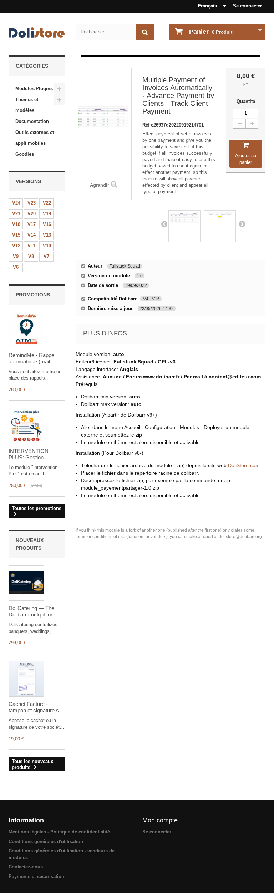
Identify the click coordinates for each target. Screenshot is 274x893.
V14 (31, 235)
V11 (31, 245)
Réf (146, 125)
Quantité (246, 101)
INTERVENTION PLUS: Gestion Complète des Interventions (29, 454)
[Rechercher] (145, 32)
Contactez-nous (26, 866)
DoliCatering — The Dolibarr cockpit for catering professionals (34, 611)
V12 (16, 245)
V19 (47, 213)
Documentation (32, 121)
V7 (46, 256)
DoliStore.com (244, 465)
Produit (210, 31)
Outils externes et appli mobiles (34, 138)
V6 (16, 267)
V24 (16, 203)
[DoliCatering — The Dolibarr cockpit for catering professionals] (26, 583)
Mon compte (160, 820)
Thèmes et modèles (26, 105)
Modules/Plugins (34, 88)
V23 (31, 203)
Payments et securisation (36, 876)
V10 (47, 245)
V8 (31, 256)
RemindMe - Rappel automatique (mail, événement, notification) (36, 358)
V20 (31, 213)
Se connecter (247, 6)
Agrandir (99, 185)
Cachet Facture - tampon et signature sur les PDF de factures (36, 707)
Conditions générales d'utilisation (46, 841)
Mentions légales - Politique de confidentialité (59, 832)
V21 (16, 213)
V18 (16, 224)
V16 (47, 224)
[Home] (37, 32)
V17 (31, 224)
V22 (47, 203)
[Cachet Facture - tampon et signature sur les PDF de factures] (26, 679)
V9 (16, 256)
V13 (47, 235)
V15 (16, 235)
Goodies (24, 154)
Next (241, 223)
